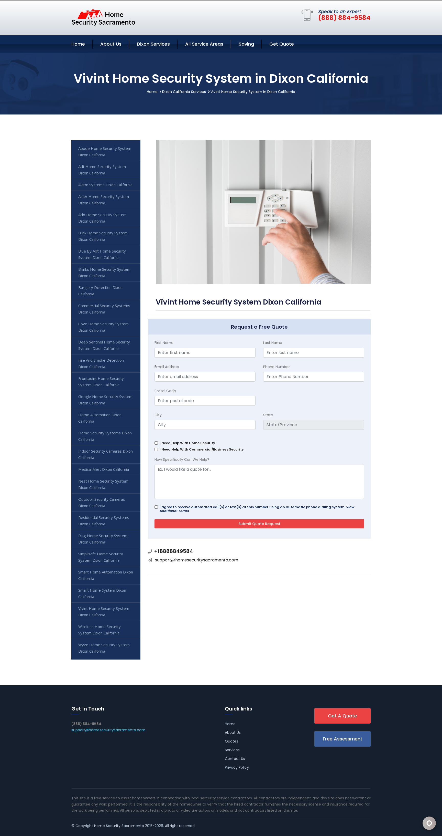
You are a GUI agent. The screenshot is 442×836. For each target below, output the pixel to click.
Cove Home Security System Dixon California (103, 327)
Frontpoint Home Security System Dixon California (101, 381)
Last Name (272, 342)
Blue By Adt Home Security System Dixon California (102, 254)
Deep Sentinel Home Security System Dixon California (104, 345)
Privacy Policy (237, 767)
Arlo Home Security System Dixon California (102, 218)
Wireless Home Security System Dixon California (99, 629)
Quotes (231, 741)
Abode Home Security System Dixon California (104, 151)
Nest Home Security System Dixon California (103, 484)
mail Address (166, 366)
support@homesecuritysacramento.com (196, 560)
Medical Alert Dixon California (103, 469)
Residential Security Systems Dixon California (103, 520)
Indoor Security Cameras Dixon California (105, 454)
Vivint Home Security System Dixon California (103, 611)
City (158, 414)
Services (232, 750)
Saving (246, 44)
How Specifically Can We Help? (181, 459)
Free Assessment (342, 739)
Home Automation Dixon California (99, 418)
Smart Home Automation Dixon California (105, 575)
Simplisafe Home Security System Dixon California (100, 557)
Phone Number (276, 366)
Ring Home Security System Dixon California (102, 539)
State (268, 414)
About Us (110, 44)
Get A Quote (342, 716)
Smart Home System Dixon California (102, 593)
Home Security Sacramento (119, 825)
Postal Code (165, 390)
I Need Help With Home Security (187, 443)
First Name (163, 342)
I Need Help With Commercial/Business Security (202, 449)
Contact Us (235, 758)
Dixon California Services (184, 91)
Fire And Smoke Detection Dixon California (101, 363)
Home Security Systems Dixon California (105, 436)
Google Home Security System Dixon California (105, 399)
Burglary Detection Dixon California (100, 290)
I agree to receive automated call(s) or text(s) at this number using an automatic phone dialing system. (257, 509)
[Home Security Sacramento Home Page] (103, 17)
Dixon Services (153, 44)
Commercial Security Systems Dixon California (104, 309)
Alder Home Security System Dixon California (103, 199)
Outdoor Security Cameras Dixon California (101, 502)
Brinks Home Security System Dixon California (104, 272)
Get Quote (281, 44)
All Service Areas (204, 44)
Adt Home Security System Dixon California (102, 169)
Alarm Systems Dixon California (105, 184)
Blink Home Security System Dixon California (103, 236)
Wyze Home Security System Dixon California (104, 648)
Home (78, 44)
